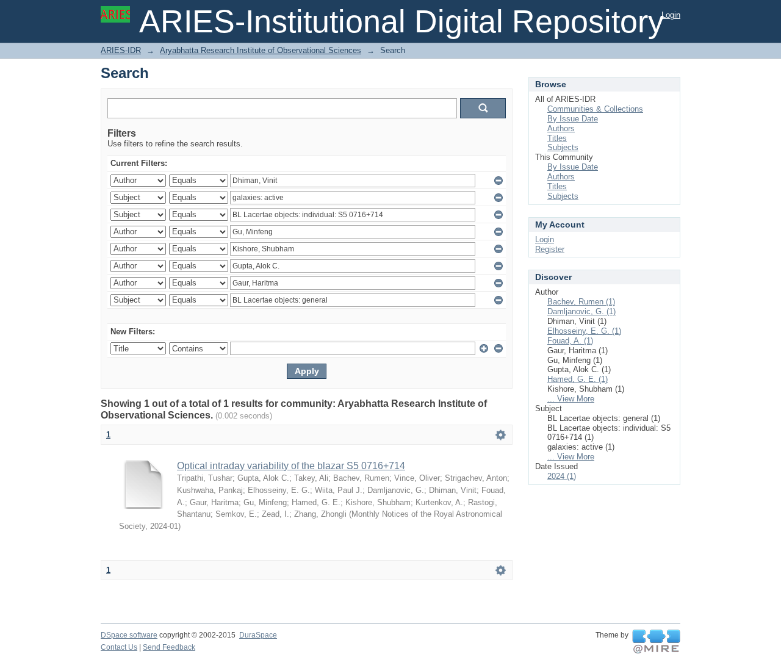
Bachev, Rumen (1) (581, 301)
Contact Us (119, 647)
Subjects (562, 147)
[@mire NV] (656, 642)
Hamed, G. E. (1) (577, 379)
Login (670, 15)
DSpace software (129, 635)
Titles (557, 138)
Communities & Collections (595, 108)
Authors (561, 128)
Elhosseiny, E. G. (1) (584, 331)
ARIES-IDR (121, 50)
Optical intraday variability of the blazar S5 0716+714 (291, 466)
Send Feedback (169, 647)
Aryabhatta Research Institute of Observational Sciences (260, 50)
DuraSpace (258, 635)
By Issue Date (572, 118)
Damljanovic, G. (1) (581, 311)
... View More (570, 398)
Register (549, 249)
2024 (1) (561, 476)
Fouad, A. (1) (570, 340)
